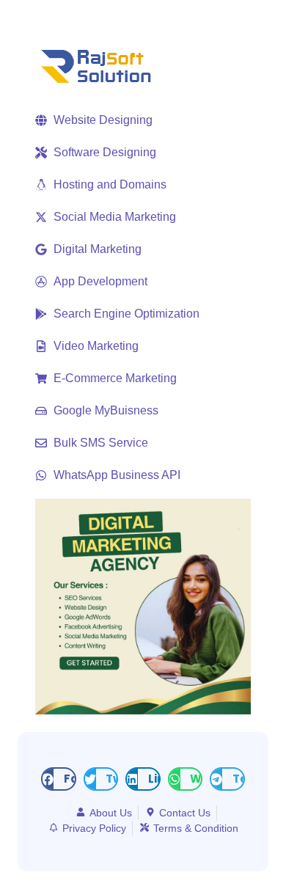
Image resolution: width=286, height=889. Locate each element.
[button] (58, 779)
